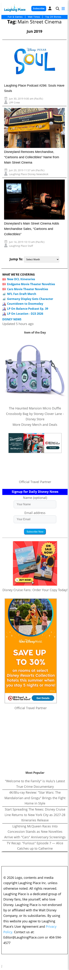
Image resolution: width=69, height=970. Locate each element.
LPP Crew (14, 102)
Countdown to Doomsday (25, 304)
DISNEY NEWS (11, 319)
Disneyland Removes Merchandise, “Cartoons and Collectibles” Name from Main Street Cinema (31, 157)
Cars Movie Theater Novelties (27, 289)
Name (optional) (35, 497)
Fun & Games (15, 16)
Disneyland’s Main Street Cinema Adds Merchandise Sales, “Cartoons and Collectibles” (31, 229)
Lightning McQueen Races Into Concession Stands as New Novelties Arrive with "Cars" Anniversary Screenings (35, 831)
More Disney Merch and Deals (35, 424)
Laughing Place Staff (21, 245)
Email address (34, 513)
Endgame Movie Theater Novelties (31, 284)
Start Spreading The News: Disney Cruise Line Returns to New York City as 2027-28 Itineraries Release (35, 814)
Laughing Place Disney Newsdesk (28, 174)
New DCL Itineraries (21, 279)
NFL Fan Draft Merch (21, 294)
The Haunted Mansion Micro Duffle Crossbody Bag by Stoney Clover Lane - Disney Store (35, 413)
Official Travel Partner (35, 482)
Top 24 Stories (53, 16)
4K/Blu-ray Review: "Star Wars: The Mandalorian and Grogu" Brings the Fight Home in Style (34, 797)
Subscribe (38, 8)
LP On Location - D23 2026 (25, 314)
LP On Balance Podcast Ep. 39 (27, 309)
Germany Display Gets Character (30, 299)
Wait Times (34, 16)
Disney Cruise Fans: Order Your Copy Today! (35, 590)
